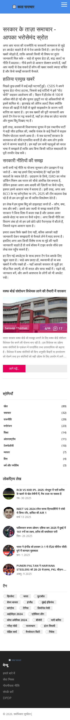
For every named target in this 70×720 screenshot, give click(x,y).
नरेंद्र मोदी (12, 626)
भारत (25, 596)
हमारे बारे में (9, 673)
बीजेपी (39, 620)
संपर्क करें (8, 692)
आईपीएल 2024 (15, 614)
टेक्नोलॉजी (35, 445)
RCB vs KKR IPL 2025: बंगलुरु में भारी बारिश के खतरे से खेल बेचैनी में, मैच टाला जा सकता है (41, 492)
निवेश (51, 632)
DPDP (7, 698)
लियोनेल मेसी (44, 608)
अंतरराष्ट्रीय (35, 439)
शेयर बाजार (12, 602)
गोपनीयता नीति (11, 685)
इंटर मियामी (49, 626)
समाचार (35, 413)
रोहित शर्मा (12, 632)
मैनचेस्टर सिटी (33, 632)
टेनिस (25, 608)
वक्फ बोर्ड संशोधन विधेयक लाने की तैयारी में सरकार (34, 291)
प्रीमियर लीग (38, 614)
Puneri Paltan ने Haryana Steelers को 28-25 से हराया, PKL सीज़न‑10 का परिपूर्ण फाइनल (42, 568)
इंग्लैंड (30, 602)
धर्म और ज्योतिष (35, 465)
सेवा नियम (8, 679)
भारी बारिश (56, 620)
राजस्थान (30, 626)
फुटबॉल (41, 596)
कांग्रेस (10, 608)
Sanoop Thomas (16, 328)
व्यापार (35, 452)
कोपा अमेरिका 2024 (17, 620)
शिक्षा (35, 432)
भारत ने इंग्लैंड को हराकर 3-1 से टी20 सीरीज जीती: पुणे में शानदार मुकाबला (42, 548)
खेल (35, 406)
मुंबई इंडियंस (48, 602)
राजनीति (35, 419)
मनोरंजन (35, 426)
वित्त (35, 459)
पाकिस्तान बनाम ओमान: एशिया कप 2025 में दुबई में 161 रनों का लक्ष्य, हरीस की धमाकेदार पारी (41, 529)
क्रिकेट (10, 596)
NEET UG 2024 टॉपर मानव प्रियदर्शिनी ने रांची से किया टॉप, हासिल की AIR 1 (41, 510)
